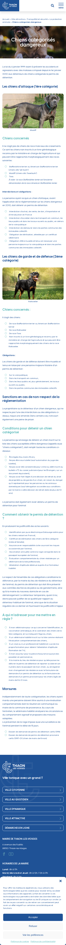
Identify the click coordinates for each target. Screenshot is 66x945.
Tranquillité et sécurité (37, 19)
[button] (61, 881)
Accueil (5, 19)
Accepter (33, 917)
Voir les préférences (33, 935)
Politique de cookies (20, 941)
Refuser (33, 926)
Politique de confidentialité (43, 941)
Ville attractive (18, 19)
